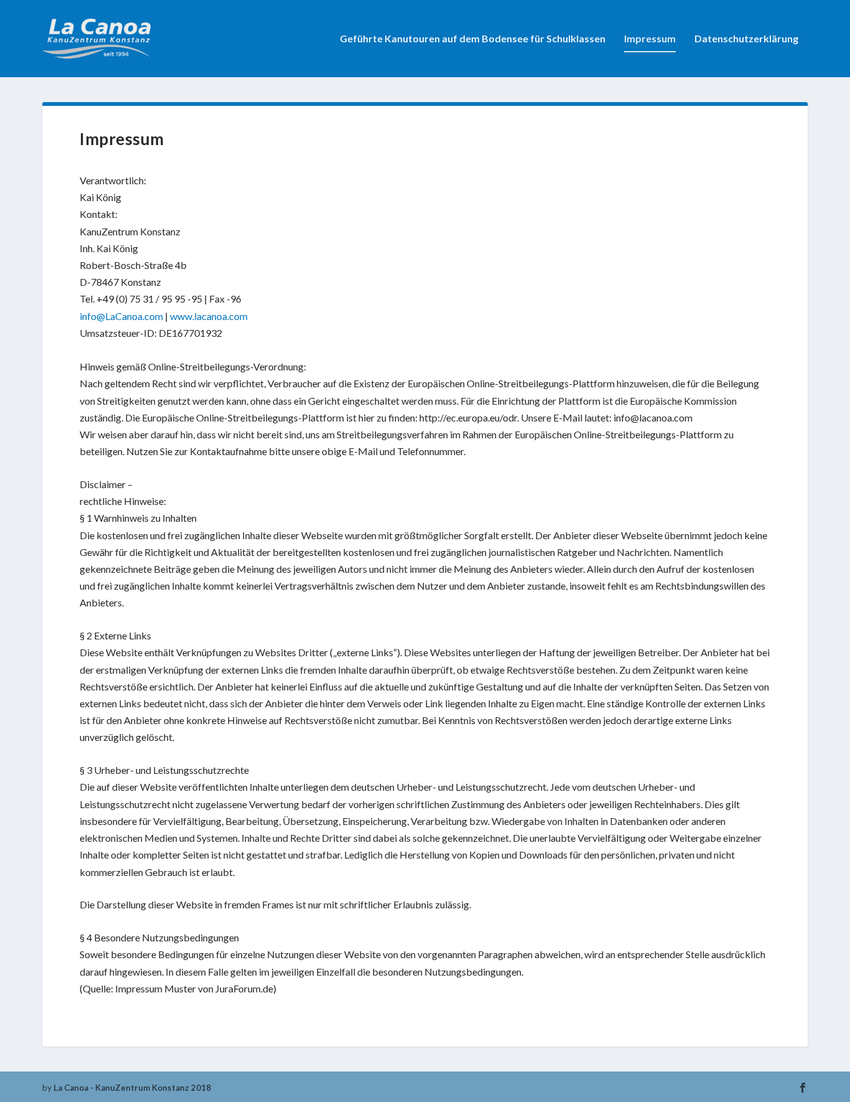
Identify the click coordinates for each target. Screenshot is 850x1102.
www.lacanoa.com (209, 316)
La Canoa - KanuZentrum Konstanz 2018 (132, 1088)
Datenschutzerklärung (746, 39)
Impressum (650, 39)
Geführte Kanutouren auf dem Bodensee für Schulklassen (472, 39)
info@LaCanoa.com (121, 316)
